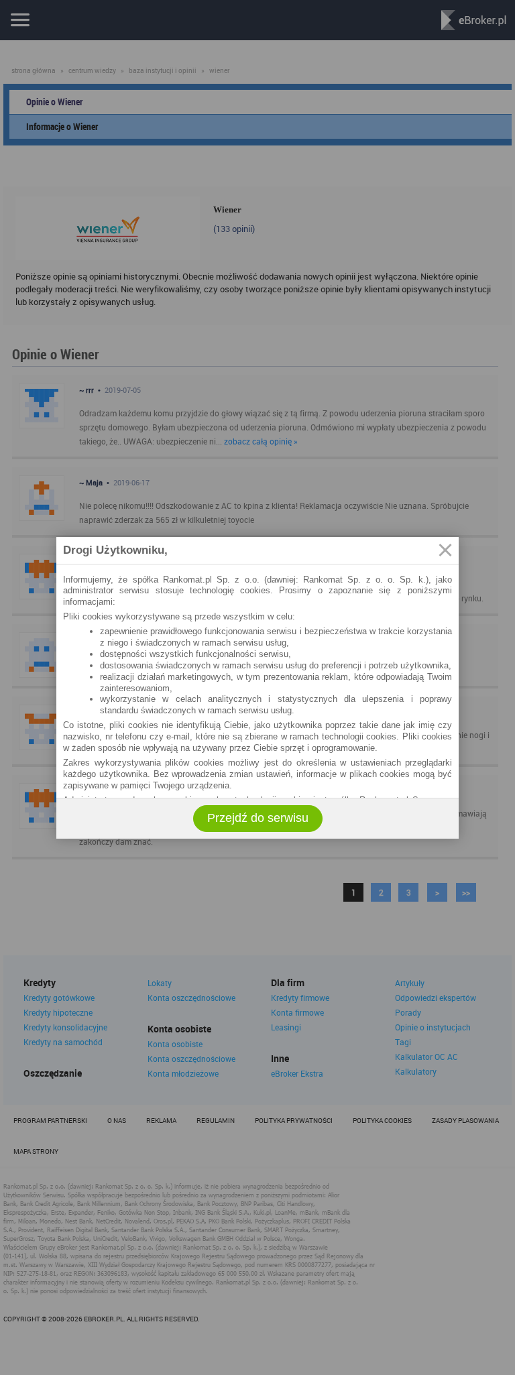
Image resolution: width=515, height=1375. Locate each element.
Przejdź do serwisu (257, 818)
